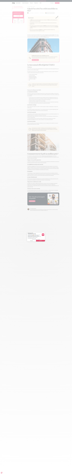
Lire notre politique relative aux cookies (32, 238)
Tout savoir (31, 240)
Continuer (40, 240)
